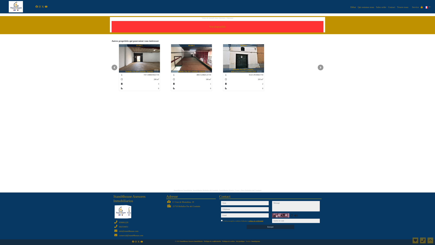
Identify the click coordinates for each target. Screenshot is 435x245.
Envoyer (270, 227)
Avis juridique (240, 241)
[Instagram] (40, 6)
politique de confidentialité (256, 221)
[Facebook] (37, 6)
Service (415, 7)
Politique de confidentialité (212, 241)
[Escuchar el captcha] (296, 215)
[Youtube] (46, 6)
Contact (391, 7)
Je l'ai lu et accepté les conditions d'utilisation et (243, 221)
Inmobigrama (255, 241)
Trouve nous (402, 7)
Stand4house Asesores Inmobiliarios (191, 241)
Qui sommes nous (366, 7)
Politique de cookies (228, 241)
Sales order (381, 7)
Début (353, 7)
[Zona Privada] (422, 7)
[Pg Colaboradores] (410, 5)
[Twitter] (43, 6)
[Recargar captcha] (291, 215)
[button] (114, 67)
